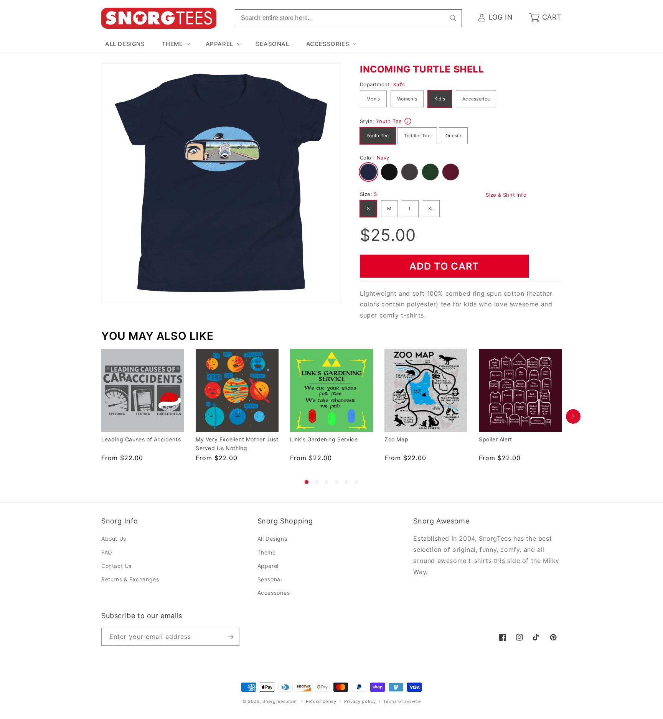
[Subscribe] (230, 637)
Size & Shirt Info (506, 195)
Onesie (453, 135)
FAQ (106, 552)
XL (431, 208)
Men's (373, 99)
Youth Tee (377, 135)
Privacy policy (360, 701)
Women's (407, 99)
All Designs (272, 539)
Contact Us (116, 566)
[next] (573, 416)
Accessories (476, 99)
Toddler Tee (417, 135)
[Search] (453, 18)
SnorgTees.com (279, 701)
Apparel (268, 566)
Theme (266, 552)
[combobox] (348, 18)
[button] (175, 44)
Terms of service (402, 701)
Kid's (439, 99)
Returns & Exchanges (130, 579)
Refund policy (321, 701)
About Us (113, 539)
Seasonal (269, 579)
